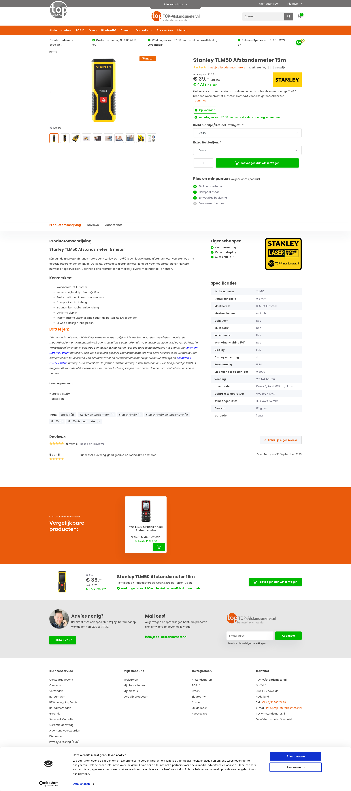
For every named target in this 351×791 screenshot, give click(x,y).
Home (53, 51)
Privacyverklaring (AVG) (64, 742)
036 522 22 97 (63, 640)
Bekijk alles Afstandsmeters (227, 67)
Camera (125, 30)
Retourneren (57, 696)
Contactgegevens (61, 679)
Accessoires (165, 30)
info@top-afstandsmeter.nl (166, 637)
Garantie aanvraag (61, 725)
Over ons (55, 685)
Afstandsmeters (60, 30)
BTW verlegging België (63, 702)
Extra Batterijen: (207, 142)
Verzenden (56, 691)
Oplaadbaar (144, 30)
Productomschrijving (65, 225)
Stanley (261, 67)
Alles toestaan (296, 756)
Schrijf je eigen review (282, 440)
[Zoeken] (288, 16)
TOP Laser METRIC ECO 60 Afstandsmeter (146, 529)
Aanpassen (293, 767)
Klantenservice (268, 3)
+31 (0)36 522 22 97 (274, 702)
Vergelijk (280, 67)
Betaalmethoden (60, 708)
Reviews (93, 225)
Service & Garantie (61, 719)
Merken (182, 30)
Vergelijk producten (136, 696)
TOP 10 (80, 30)
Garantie (55, 713)
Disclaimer (56, 736)
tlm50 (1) (57, 421)
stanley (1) (67, 414)
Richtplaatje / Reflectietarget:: (218, 125)
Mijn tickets (131, 691)
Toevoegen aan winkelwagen (260, 163)
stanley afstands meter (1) (97, 414)
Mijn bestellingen (134, 685)
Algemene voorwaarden (64, 730)
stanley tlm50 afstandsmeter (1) (167, 414)
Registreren (131, 679)
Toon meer (200, 100)
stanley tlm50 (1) (130, 414)
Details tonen (81, 783)
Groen (93, 30)
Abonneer (288, 636)
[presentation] (50, 92)
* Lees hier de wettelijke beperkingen (246, 643)
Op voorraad (206, 110)
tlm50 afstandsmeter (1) (84, 421)
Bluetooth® (108, 30)
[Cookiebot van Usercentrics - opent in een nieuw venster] (49, 784)
